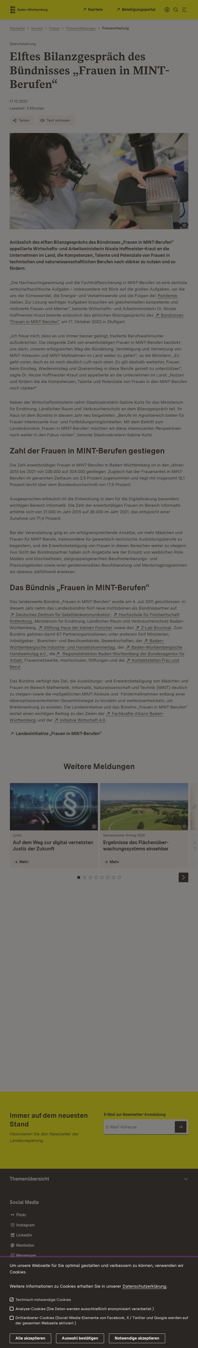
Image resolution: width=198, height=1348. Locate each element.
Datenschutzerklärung (144, 1286)
